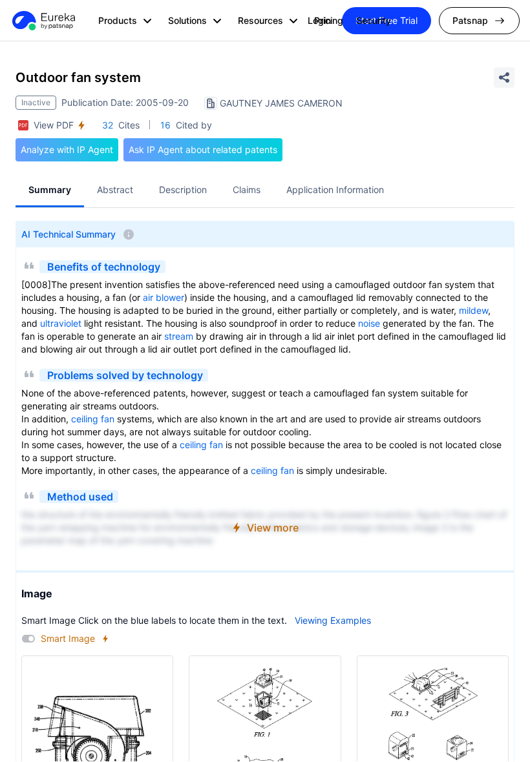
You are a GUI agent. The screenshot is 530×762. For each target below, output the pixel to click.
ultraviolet (60, 323)
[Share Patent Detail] (504, 77)
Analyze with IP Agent (67, 149)
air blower (163, 297)
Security (373, 20)
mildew (473, 310)
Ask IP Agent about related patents (203, 149)
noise (369, 323)
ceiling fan (92, 418)
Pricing (328, 20)
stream (178, 336)
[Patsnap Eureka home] (42, 20)
